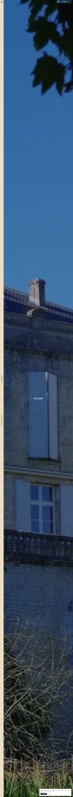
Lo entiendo (43, 793)
